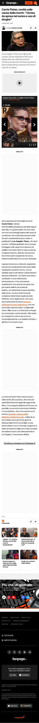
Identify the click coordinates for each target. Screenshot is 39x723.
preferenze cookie (17, 624)
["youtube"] (13, 597)
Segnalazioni (14, 617)
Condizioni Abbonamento (21, 621)
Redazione (5, 624)
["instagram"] (9, 597)
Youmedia (5, 617)
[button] (35, 28)
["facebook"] (23, 597)
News (3, 516)
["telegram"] (28, 597)
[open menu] (2, 3)
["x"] (18, 597)
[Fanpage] (19, 659)
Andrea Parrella (17, 28)
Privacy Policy (26, 617)
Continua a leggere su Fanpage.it (19, 443)
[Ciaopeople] (20, 717)
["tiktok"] (4, 597)
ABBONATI (28, 3)
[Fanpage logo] (12, 3)
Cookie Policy (6, 621)
